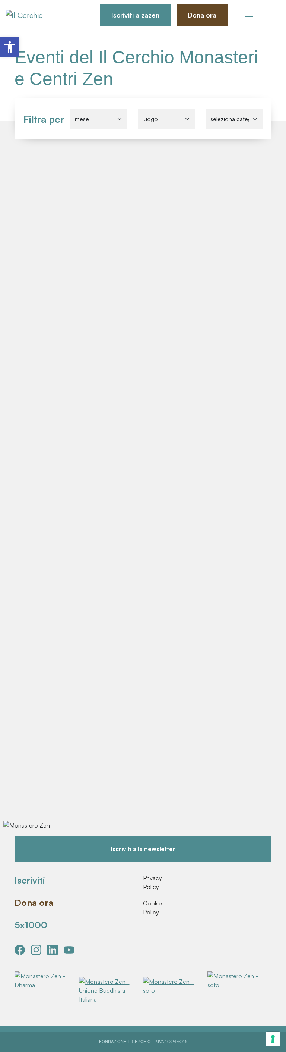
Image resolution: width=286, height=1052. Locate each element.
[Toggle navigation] (249, 15)
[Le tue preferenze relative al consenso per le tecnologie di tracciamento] (273, 1039)
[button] (9, 47)
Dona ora (202, 15)
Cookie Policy (152, 908)
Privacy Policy (152, 882)
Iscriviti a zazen (135, 15)
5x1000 (31, 924)
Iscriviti (30, 880)
